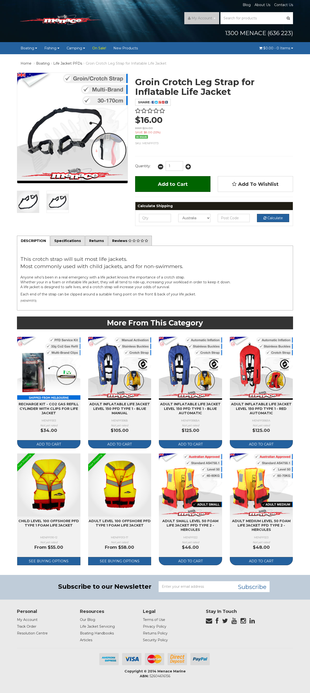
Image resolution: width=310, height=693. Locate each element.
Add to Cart (173, 184)
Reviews (120, 241)
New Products (125, 48)
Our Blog (87, 620)
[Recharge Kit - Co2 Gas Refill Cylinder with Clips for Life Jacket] (48, 368)
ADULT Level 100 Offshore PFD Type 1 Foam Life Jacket (120, 523)
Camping (75, 48)
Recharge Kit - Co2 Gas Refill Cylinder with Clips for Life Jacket (49, 408)
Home (26, 63)
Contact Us (283, 5)
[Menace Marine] (60, 20)
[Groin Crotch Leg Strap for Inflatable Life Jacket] (28, 202)
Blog (247, 5)
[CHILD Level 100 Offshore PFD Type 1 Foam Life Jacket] (48, 485)
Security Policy (155, 640)
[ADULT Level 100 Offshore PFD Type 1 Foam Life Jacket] (119, 485)
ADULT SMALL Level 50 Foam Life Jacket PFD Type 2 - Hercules (190, 525)
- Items (277, 48)
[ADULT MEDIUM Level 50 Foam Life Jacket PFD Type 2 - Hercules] (261, 485)
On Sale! (99, 48)
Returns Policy (155, 633)
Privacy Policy (154, 626)
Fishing (50, 48)
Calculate (274, 218)
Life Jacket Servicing (97, 626)
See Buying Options (49, 561)
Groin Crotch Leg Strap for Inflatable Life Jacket (126, 63)
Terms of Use (154, 620)
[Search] (288, 18)
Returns (96, 241)
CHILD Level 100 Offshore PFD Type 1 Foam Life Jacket (48, 523)
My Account (27, 620)
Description (33, 241)
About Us (262, 5)
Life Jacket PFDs (67, 63)
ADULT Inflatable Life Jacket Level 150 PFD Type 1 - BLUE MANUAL (119, 408)
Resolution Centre (32, 633)
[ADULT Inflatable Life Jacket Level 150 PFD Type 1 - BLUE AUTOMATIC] (190, 368)
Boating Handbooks (97, 633)
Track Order (26, 626)
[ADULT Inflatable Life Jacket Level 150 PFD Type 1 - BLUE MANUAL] (119, 368)
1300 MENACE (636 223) (259, 33)
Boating (28, 48)
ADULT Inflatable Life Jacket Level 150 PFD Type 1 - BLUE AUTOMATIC (190, 408)
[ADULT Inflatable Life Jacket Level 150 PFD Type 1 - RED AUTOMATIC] (261, 368)
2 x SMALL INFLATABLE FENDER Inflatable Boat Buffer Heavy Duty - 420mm (39, 671)
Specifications (67, 241)
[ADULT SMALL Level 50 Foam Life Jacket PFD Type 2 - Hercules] (190, 485)
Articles (86, 640)
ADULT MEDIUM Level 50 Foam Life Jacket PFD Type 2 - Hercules (261, 525)
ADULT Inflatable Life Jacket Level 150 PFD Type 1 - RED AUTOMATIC (261, 408)
